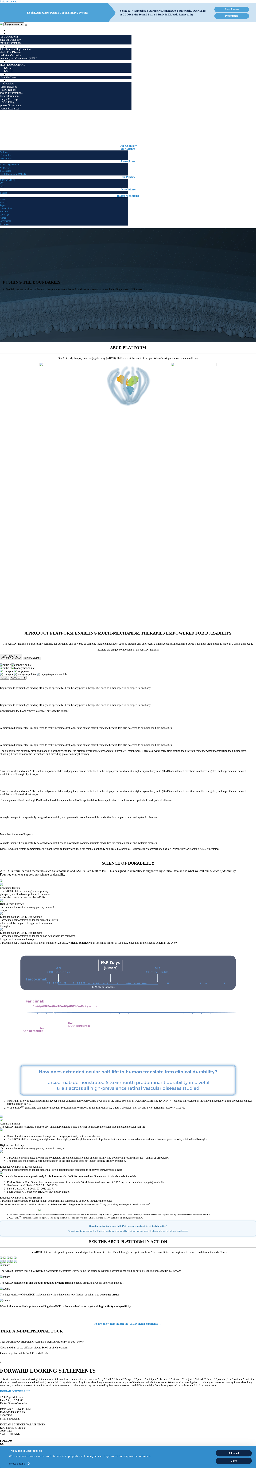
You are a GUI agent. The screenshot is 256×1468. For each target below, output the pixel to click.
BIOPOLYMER (31, 658)
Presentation (231, 16)
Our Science (15, 33)
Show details (17, 1463)
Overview (8, 83)
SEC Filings (8, 102)
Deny (234, 1460)
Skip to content (8, 1)
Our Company (17, 30)
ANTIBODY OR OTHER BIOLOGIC (11, 657)
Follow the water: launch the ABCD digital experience (128, 1323)
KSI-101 (9, 70)
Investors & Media (19, 80)
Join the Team (8, 77)
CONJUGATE (18, 677)
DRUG (4, 677)
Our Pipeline (16, 61)
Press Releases (9, 86)
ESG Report (8, 89)
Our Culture (15, 74)
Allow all (233, 1453)
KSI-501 (9, 67)
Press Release (232, 9)
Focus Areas (15, 45)
